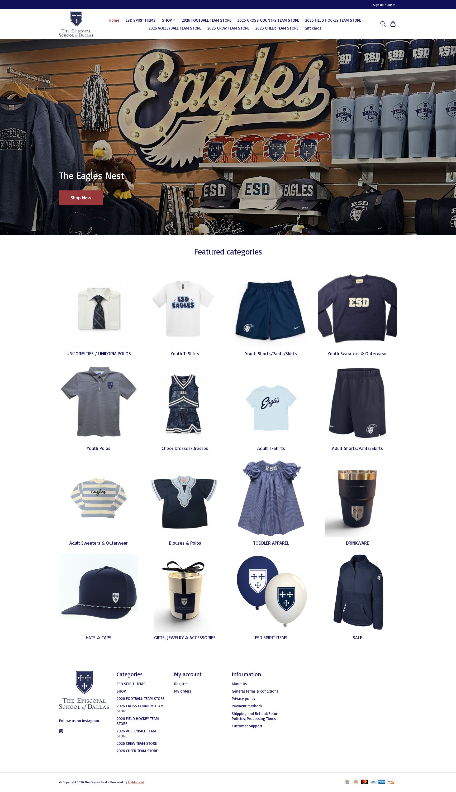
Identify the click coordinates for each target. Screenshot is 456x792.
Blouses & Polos (185, 543)
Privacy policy (243, 698)
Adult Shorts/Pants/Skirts (357, 448)
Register (181, 683)
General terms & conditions (255, 691)
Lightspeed (136, 782)
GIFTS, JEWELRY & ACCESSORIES (185, 637)
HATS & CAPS (98, 637)
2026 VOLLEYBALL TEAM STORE (175, 28)
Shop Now (81, 197)
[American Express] (381, 782)
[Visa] (373, 782)
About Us (239, 683)
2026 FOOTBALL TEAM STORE (206, 20)
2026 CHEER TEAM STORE (276, 28)
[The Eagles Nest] (76, 24)
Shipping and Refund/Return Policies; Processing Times (255, 716)
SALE (357, 637)
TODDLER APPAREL (271, 543)
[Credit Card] (347, 782)
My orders (182, 691)
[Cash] (356, 782)
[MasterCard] (364, 782)
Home (114, 20)
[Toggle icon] (383, 24)
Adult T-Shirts (271, 448)
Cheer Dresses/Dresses (185, 448)
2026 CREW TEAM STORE (228, 28)
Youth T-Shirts (185, 353)
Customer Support (247, 725)
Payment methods (247, 705)
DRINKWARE (357, 543)
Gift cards (313, 28)
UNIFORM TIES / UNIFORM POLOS (98, 353)
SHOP (121, 691)
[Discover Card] (390, 782)
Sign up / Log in (384, 5)
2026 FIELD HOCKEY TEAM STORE (333, 20)
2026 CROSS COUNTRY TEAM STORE (268, 20)
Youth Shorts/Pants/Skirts (271, 353)
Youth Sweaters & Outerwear (357, 353)
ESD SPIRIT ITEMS (141, 20)
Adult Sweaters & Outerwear (98, 543)
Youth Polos (98, 448)
